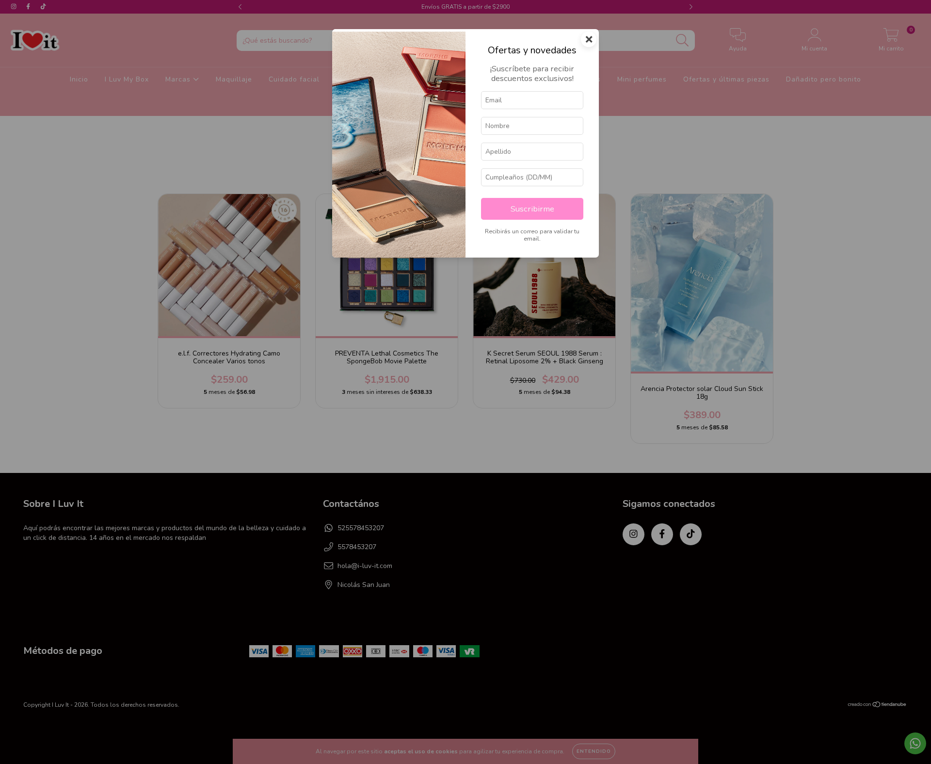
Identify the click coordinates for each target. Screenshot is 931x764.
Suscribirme (532, 208)
